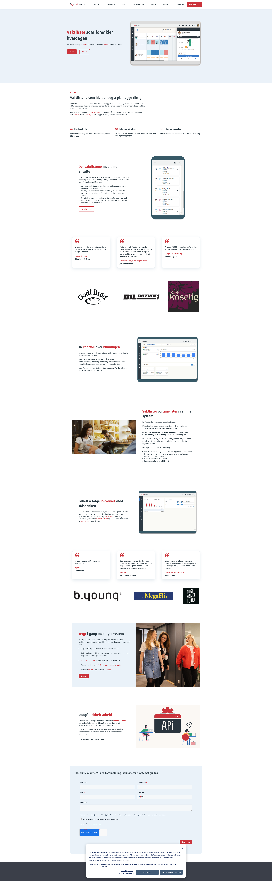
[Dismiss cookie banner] (182, 848)
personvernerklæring (94, 824)
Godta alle (147, 872)
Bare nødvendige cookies (171, 872)
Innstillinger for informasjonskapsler (127, 872)
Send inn (186, 842)
